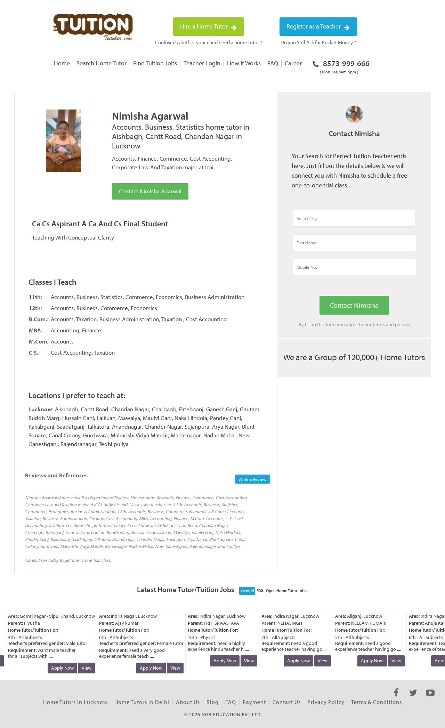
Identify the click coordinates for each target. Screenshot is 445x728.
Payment (254, 701)
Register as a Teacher (314, 26)
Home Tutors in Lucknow (75, 701)
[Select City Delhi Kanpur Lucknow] (354, 221)
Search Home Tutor (101, 63)
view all (247, 590)
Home (62, 63)
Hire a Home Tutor (204, 26)
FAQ (272, 63)
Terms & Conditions (376, 701)
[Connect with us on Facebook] (396, 699)
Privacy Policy (326, 701)
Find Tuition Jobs (155, 63)
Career (293, 63)
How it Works (244, 63)
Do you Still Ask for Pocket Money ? (318, 42)
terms (379, 324)
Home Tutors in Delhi (141, 701)
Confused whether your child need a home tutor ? (208, 42)
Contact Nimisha (354, 305)
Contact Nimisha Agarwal (150, 191)
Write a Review (252, 479)
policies (402, 324)
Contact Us (287, 701)
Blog (213, 701)
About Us (188, 701)
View (82, 668)
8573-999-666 (345, 66)
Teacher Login (202, 63)
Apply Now (58, 668)
